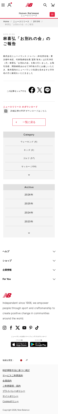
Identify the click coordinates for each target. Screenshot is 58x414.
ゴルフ (29, 158)
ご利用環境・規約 (12, 385)
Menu (52, 14)
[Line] (47, 91)
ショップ (7, 260)
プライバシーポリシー (14, 391)
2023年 (29, 221)
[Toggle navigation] (3, 5)
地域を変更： (8, 360)
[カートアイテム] (52, 4)
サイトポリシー (10, 396)
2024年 (29, 212)
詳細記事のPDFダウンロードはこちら (28, 111)
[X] (40, 91)
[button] (9, 5)
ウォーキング (29, 141)
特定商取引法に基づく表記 (16, 370)
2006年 (9, 50)
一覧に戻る (29, 122)
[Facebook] (32, 91)
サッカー (29, 166)
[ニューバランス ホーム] (29, 5)
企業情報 (7, 269)
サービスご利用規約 (13, 375)
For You (7, 279)
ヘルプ (6, 251)
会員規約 (7, 380)
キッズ (29, 149)
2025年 (29, 203)
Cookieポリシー (11, 401)
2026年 (29, 194)
